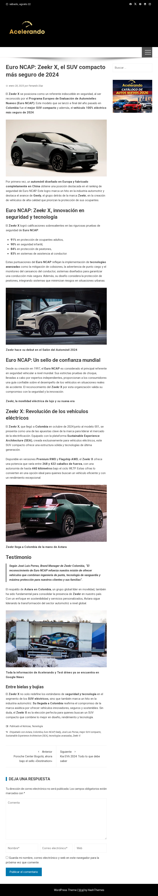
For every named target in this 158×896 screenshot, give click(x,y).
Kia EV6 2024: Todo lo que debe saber (80, 756)
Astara (28, 732)
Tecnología (37, 726)
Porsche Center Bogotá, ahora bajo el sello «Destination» (33, 756)
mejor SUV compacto (90, 732)
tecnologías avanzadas (60, 735)
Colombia (38, 732)
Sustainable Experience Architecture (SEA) (27, 735)
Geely (58, 732)
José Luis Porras (70, 732)
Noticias (27, 726)
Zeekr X (76, 735)
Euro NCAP (49, 732)
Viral (81, 890)
